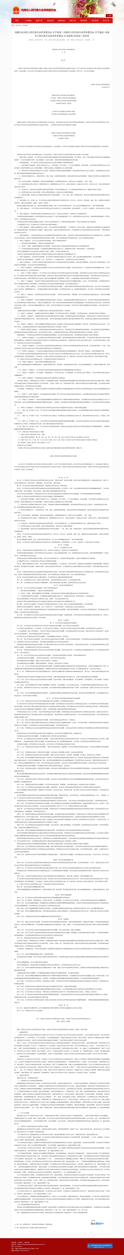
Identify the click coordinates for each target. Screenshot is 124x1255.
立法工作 (106, 20)
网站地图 (13, 1242)
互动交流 (95, 20)
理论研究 (83, 20)
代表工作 (72, 20)
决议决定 (50, 20)
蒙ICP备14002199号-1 (39, 1244)
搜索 (110, 15)
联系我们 (20, 1242)
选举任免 (61, 20)
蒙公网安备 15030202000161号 (21, 1250)
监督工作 (39, 20)
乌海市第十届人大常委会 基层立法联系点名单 (33, 1227)
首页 (17, 20)
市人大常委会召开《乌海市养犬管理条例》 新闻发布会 (36, 1224)
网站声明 (27, 1242)
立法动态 (25, 25)
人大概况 (28, 20)
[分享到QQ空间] (92, 1224)
